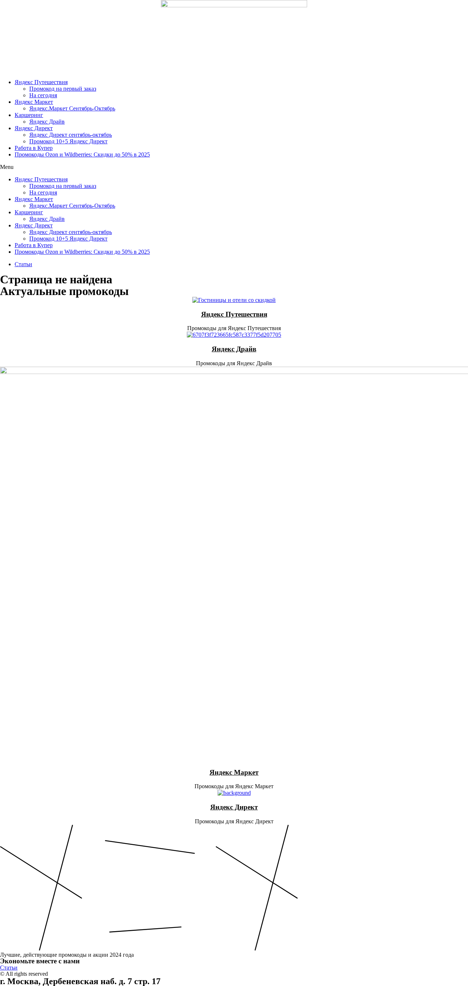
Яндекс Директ (34, 128)
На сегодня (43, 95)
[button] (234, 167)
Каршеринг (29, 115)
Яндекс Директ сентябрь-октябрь (70, 135)
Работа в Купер (34, 148)
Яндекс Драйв (47, 121)
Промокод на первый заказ (62, 89)
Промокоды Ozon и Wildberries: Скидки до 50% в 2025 (82, 154)
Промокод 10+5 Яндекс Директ (68, 141)
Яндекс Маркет (34, 102)
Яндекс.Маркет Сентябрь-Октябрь (72, 108)
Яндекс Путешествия (41, 82)
